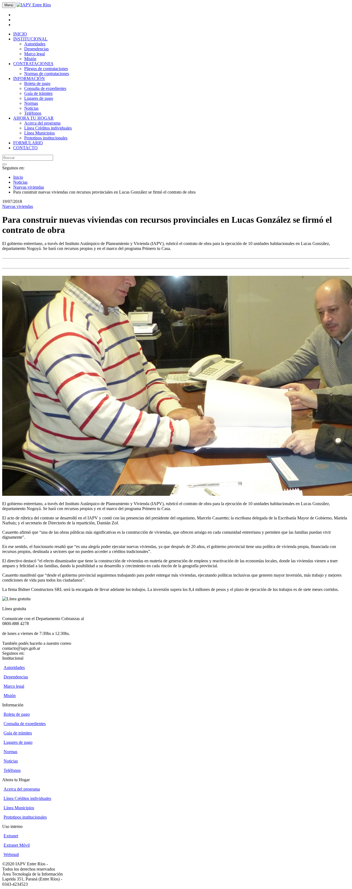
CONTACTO (25, 147)
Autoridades (34, 44)
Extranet (11, 835)
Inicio (18, 177)
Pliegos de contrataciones (46, 68)
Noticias (31, 108)
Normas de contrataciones (46, 73)
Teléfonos (32, 113)
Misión (30, 58)
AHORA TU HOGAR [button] (33, 118)
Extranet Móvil (17, 845)
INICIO (20, 34)
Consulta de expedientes (45, 88)
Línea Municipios (39, 133)
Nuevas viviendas (28, 187)
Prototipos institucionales (45, 138)
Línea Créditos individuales (48, 128)
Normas (31, 103)
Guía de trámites (38, 93)
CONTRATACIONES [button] (33, 63)
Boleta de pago (37, 83)
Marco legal (34, 53)
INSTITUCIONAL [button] (30, 39)
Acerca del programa (42, 123)
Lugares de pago (38, 98)
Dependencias (36, 48)
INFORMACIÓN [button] (29, 78)
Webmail (11, 854)
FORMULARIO (28, 143)
